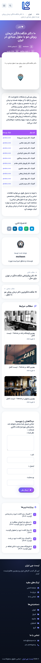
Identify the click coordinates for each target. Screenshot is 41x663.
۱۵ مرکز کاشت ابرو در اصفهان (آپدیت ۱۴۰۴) (19, 531)
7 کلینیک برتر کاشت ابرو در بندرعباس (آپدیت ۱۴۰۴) (18, 515)
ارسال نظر (24, 490)
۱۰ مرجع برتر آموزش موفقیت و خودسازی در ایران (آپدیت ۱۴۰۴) (20, 523)
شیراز (34, 614)
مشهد (34, 618)
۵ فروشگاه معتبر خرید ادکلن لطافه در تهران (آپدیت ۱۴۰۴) (19, 547)
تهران (30, 14)
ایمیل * (31, 466)
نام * (32, 454)
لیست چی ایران (27, 659)
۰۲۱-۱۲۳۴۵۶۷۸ (30, 645)
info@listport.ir (29, 640)
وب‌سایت (30, 477)
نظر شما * (30, 432)
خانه (37, 14)
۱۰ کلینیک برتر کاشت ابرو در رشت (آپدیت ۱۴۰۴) (20, 539)
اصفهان (33, 623)
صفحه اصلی (31, 588)
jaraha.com (7, 138)
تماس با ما (32, 596)
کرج (34, 627)
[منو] (4, 5)
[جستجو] (10, 5)
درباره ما (33, 592)
